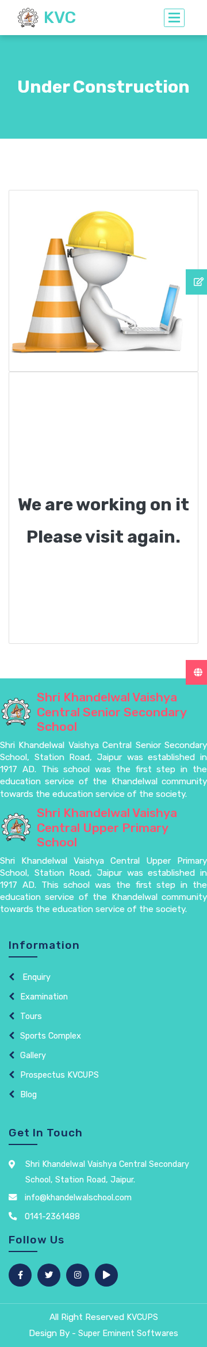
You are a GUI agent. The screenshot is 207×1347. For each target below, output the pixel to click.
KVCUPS (142, 1317)
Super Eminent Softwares (128, 1333)
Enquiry (35, 977)
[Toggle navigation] (174, 18)
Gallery (33, 1055)
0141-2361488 (51, 1217)
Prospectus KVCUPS (59, 1075)
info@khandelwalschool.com (77, 1198)
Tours (31, 1016)
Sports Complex (50, 1036)
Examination (44, 997)
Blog (28, 1095)
